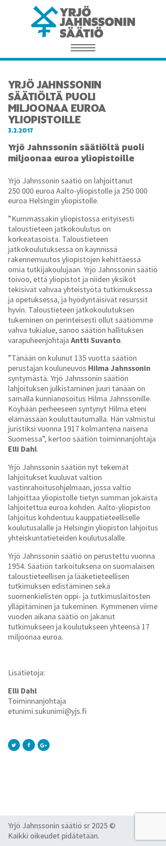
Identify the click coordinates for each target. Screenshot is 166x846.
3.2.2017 (20, 130)
